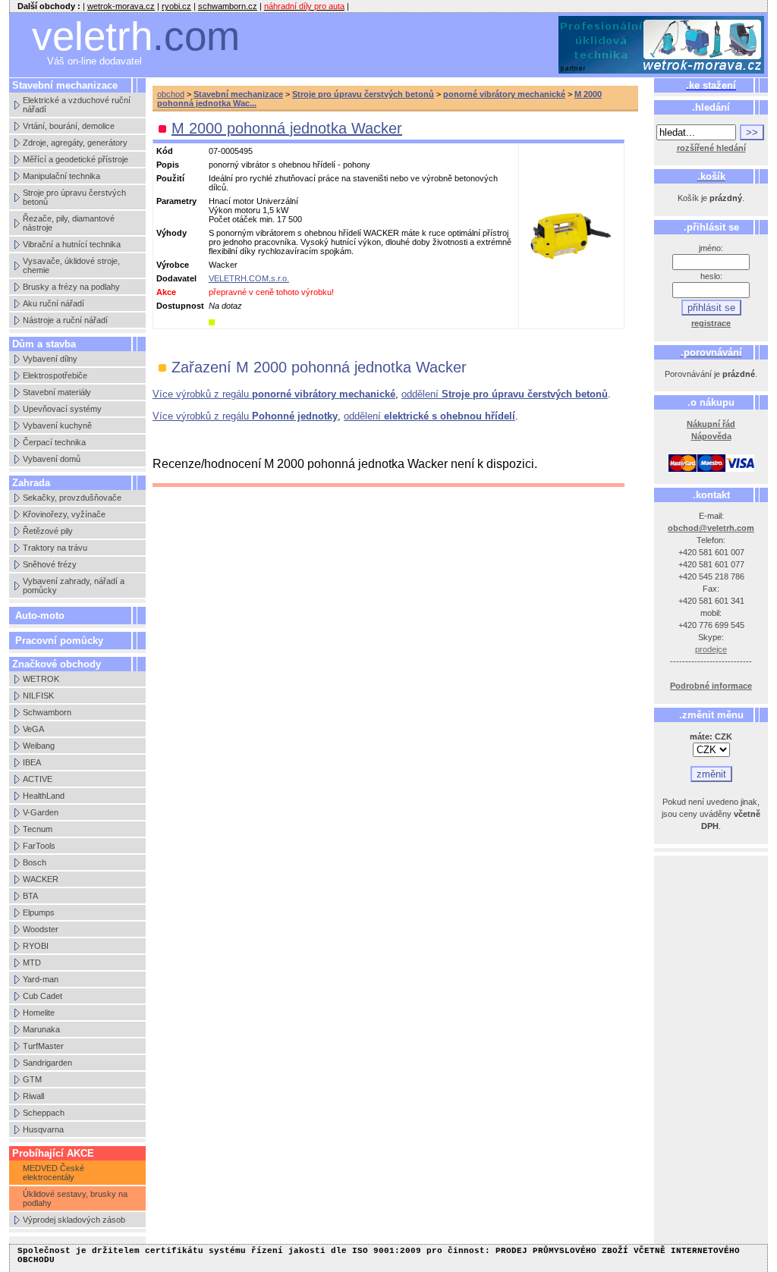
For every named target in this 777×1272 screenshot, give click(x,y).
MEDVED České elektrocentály (53, 1173)
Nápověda (711, 436)
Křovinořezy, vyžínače (64, 514)
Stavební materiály (57, 392)
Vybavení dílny (50, 358)
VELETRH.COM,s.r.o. (249, 278)
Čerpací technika (54, 442)
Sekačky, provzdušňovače (72, 497)
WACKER (40, 879)
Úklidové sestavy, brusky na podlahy (75, 1198)
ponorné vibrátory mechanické (504, 94)
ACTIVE (37, 779)
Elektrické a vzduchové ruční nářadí (77, 105)
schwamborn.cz (227, 6)
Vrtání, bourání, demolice (69, 125)
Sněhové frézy (50, 564)
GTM (32, 1079)
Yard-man (40, 979)
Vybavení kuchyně (57, 425)
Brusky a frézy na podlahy (71, 286)
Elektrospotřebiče (55, 375)
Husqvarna (43, 1129)
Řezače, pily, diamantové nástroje (69, 223)
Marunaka (41, 1029)
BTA (30, 895)
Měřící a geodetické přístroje (75, 159)
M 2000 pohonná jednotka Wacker (286, 128)
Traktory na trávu (55, 547)
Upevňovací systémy (62, 408)
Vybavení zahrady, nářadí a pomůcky (73, 585)
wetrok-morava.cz (121, 6)
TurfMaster (43, 1046)
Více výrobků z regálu (274, 394)
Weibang (39, 745)
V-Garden (40, 812)
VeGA (33, 728)
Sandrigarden (47, 1062)
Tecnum (37, 829)
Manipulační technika (61, 176)
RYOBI (36, 945)
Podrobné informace (711, 685)
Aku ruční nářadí (53, 303)
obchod (170, 94)
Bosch (34, 862)
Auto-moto (39, 615)
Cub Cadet (42, 995)
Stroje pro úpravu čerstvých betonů (74, 197)
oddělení (504, 394)
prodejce (711, 649)
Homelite (39, 1012)
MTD (32, 962)
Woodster (40, 929)
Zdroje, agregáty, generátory (75, 142)
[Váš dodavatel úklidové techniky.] (661, 45)
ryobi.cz (176, 6)
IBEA (32, 762)
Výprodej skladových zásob (74, 1219)
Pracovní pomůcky (59, 640)
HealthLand (43, 795)
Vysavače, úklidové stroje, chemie (71, 265)
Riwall (33, 1096)
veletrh (136, 36)
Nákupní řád (711, 424)
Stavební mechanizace (238, 94)
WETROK (41, 678)
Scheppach (43, 1112)
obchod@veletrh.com (711, 527)
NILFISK (38, 695)
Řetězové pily (48, 530)
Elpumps (39, 912)
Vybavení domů (51, 458)
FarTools (39, 845)
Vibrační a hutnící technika (72, 244)
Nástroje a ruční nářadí (65, 320)
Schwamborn (47, 712)
